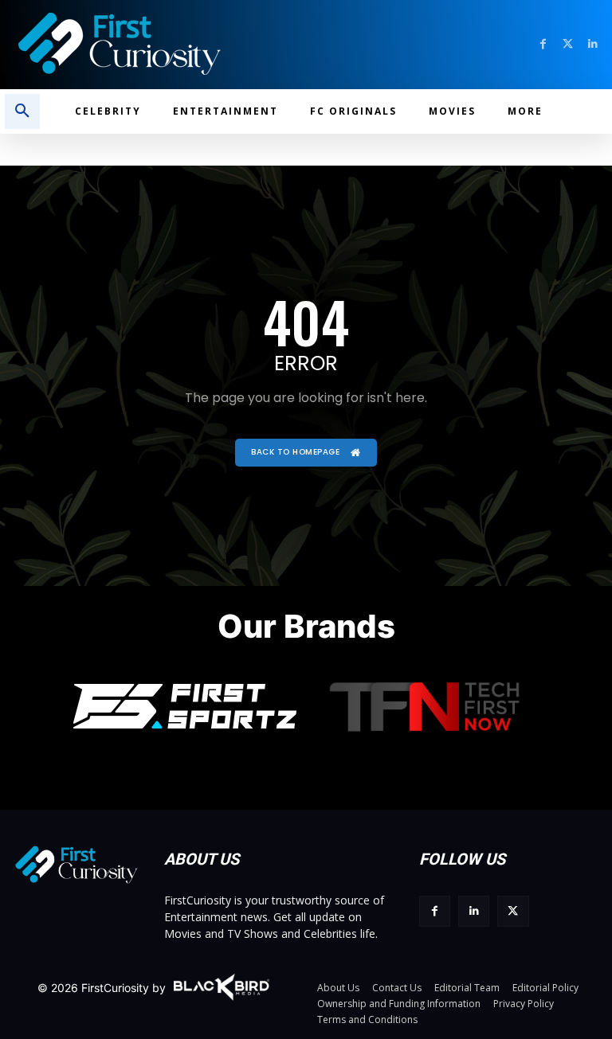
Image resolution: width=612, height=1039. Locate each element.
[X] (512, 911)
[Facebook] (543, 44)
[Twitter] (567, 44)
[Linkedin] (592, 44)
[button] (22, 111)
